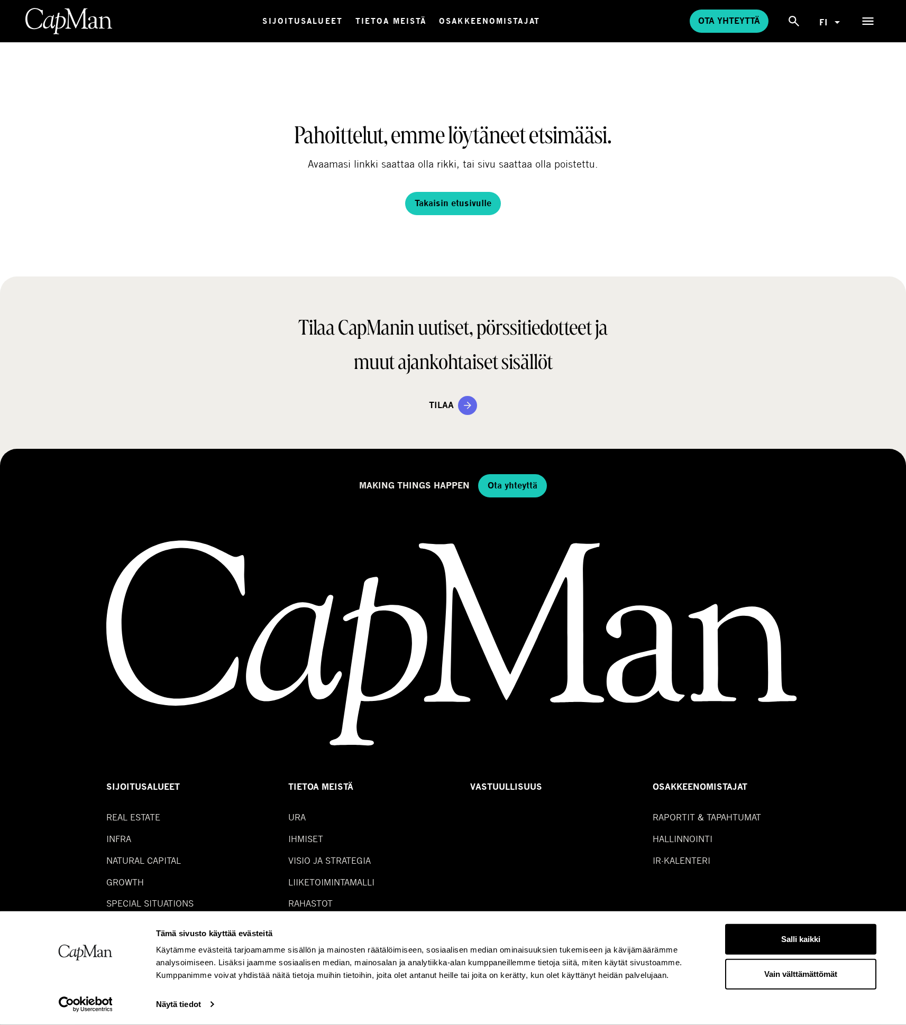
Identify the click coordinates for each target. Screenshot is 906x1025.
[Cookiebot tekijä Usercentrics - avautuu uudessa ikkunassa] (85, 1004)
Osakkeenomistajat (489, 20)
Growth (125, 882)
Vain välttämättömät (800, 973)
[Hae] (794, 21)
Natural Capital (143, 860)
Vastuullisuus (506, 787)
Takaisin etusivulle (453, 203)
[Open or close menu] (868, 21)
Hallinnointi (682, 838)
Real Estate (133, 817)
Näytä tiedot (178, 1004)
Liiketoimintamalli (331, 882)
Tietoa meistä (390, 20)
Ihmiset (305, 838)
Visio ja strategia (329, 860)
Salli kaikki (800, 939)
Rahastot (310, 903)
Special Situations (150, 903)
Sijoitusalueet (302, 20)
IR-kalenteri (681, 860)
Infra (118, 838)
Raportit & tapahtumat (707, 817)
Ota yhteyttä (729, 21)
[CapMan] (69, 21)
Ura (297, 817)
